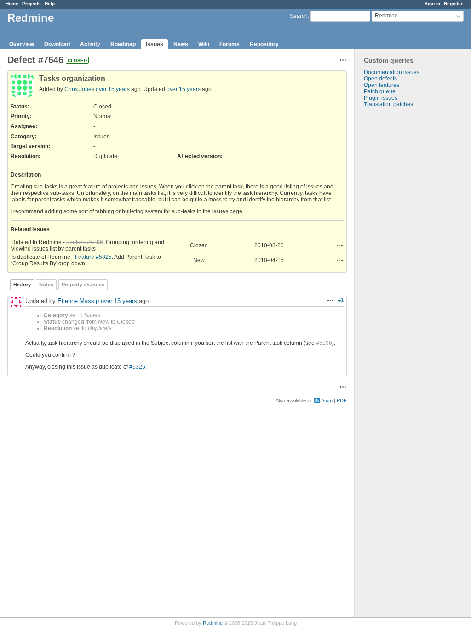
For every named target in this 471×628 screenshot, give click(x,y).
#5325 (137, 367)
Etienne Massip (78, 300)
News (180, 44)
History (22, 284)
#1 (341, 300)
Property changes (83, 284)
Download (57, 44)
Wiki (203, 44)
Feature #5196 (84, 242)
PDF (342, 400)
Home (12, 3)
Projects (31, 3)
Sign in (432, 3)
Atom (327, 400)
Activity (90, 44)
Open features (381, 85)
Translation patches (388, 104)
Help (50, 3)
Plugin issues (380, 98)
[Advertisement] (400, 252)
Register (453, 3)
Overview (21, 44)
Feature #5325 (93, 257)
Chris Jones (79, 89)
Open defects (380, 78)
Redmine (213, 623)
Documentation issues (391, 72)
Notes (46, 284)
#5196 (324, 343)
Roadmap (123, 44)
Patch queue (380, 91)
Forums (229, 44)
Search (299, 16)
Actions (340, 245)
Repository (264, 44)
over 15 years (113, 89)
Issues (154, 44)
